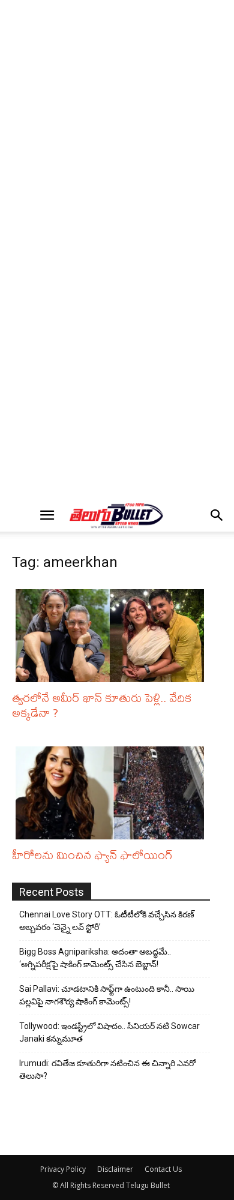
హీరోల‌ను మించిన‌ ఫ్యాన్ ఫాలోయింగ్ (92, 854)
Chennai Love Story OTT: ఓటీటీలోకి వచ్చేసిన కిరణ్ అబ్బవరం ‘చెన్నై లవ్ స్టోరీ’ (106, 921)
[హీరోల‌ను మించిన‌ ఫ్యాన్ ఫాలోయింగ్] (113, 792)
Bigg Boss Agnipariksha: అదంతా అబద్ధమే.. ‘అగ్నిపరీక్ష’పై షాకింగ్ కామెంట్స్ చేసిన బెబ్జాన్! (95, 958)
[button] (47, 515)
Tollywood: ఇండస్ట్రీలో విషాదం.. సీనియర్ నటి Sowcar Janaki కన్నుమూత (109, 1032)
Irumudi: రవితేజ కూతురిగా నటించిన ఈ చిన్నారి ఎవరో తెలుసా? (107, 1069)
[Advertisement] (117, 127)
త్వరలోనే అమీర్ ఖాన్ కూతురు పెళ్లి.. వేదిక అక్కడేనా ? (101, 705)
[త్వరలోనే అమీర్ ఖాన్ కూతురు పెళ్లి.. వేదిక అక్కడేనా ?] (113, 635)
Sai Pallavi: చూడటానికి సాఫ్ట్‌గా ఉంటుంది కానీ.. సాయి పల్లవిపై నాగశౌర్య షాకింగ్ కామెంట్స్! (106, 995)
